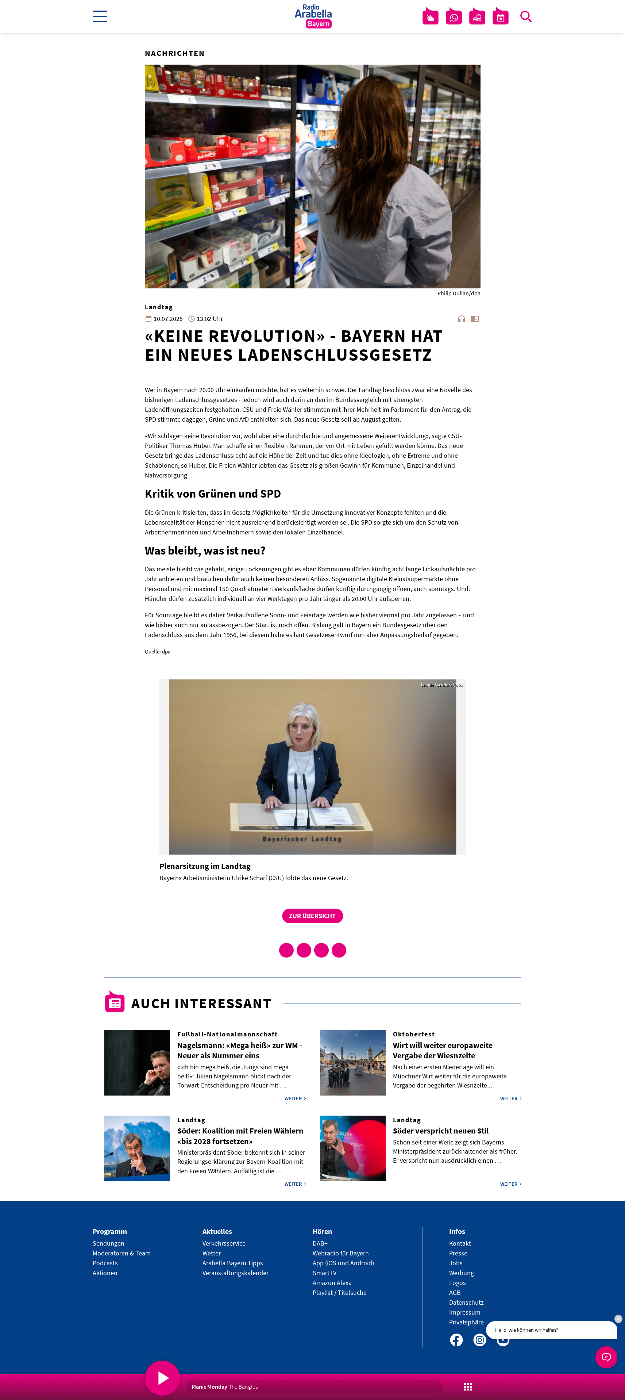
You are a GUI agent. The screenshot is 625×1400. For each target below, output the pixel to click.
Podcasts (105, 1263)
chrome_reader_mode (474, 318)
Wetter (211, 1253)
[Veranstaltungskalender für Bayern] (500, 18)
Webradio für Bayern (341, 1253)
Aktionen (105, 1273)
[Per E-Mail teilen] (339, 950)
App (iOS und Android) (343, 1263)
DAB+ (320, 1243)
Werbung (461, 1273)
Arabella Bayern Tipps (232, 1263)
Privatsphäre (466, 1322)
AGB (455, 1292)
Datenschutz (466, 1302)
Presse (458, 1253)
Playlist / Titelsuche (340, 1292)
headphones (461, 318)
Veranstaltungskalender (235, 1273)
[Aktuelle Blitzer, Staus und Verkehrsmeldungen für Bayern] (477, 18)
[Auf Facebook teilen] (286, 950)
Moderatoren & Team (122, 1253)
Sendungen (108, 1243)
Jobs (456, 1263)
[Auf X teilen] (304, 950)
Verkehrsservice (224, 1243)
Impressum (465, 1312)
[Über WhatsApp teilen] (321, 950)
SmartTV (324, 1273)
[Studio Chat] (454, 18)
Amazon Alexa (332, 1282)
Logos (457, 1282)
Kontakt (460, 1243)
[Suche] (526, 16)
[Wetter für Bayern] (430, 18)
